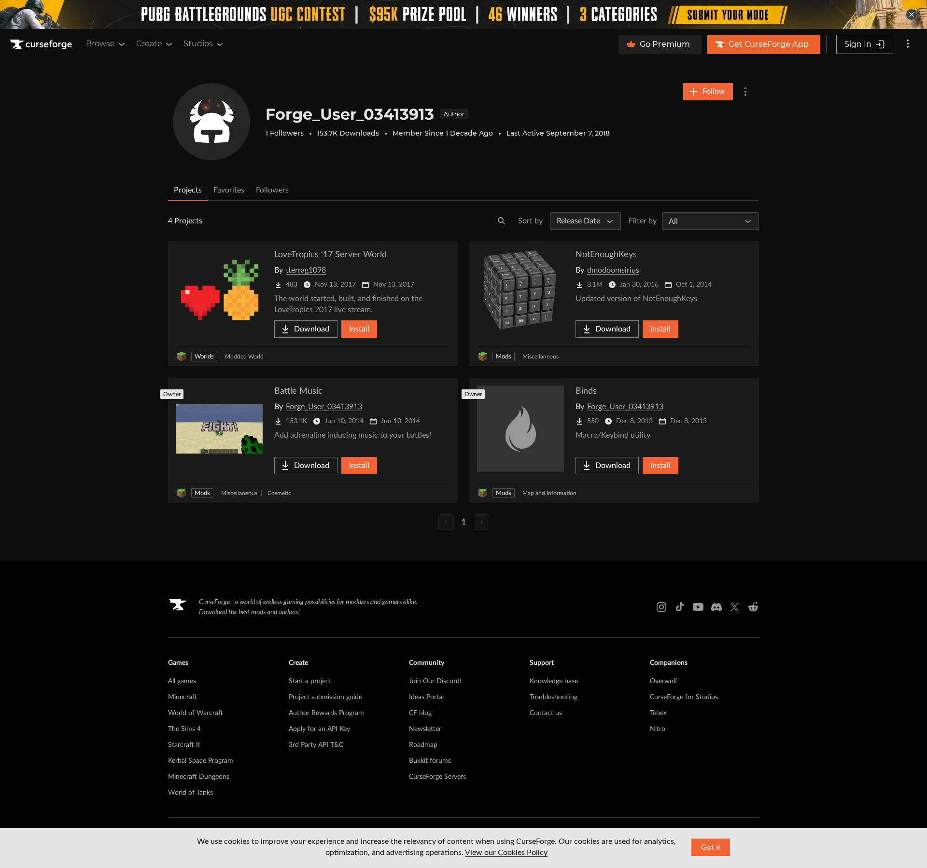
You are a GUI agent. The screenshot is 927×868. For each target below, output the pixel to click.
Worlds (204, 357)
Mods (503, 357)
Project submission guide (325, 697)
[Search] (501, 221)
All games (182, 681)
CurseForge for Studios (684, 697)
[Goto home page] (42, 44)
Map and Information (549, 493)
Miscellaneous (540, 356)
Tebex (658, 713)
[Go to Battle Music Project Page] (313, 440)
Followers (272, 190)
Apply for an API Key (319, 729)
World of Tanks (190, 792)
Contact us (546, 713)
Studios (198, 43)
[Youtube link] (698, 607)
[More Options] (745, 91)
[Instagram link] (661, 607)
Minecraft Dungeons (198, 776)
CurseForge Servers (437, 776)
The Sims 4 (184, 729)
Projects (188, 190)
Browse (100, 43)
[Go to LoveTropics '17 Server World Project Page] (313, 303)
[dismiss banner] (911, 14)
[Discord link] (716, 607)
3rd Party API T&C (316, 745)
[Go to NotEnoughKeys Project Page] (614, 303)
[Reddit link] (753, 607)
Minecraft (182, 697)
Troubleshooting (553, 697)
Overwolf (663, 681)
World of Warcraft (195, 713)
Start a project (310, 681)
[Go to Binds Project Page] (614, 440)
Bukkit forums (430, 761)
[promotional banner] (463, 14)
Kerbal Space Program (200, 761)
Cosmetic (279, 493)
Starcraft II (184, 745)
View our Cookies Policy (506, 852)
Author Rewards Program (326, 713)
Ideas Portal (426, 697)
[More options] (907, 44)
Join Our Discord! (435, 681)
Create (149, 43)
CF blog (420, 713)
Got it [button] (711, 847)
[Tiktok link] (680, 607)
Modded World (244, 356)
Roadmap (423, 745)
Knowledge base (554, 681)
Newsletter (425, 729)
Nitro (657, 729)
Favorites (228, 190)
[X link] (735, 607)
